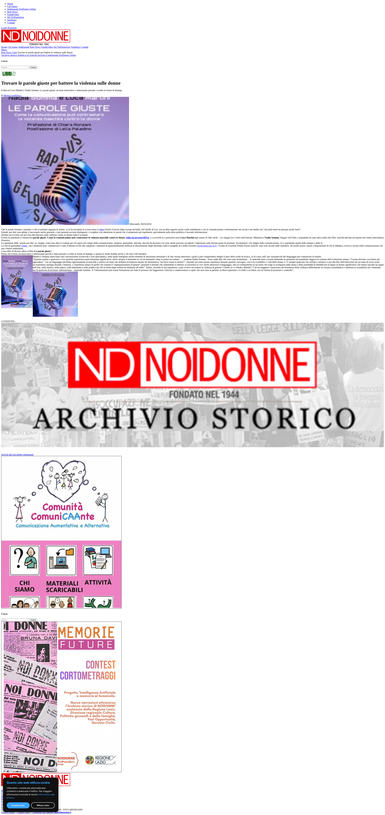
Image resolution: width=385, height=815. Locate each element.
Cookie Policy (24, 812)
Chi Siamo (12, 6)
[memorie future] (61, 771)
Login (4, 28)
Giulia (24, 245)
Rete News (12, 12)
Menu (4, 49)
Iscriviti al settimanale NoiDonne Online (57, 55)
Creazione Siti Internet (51, 812)
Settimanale (23, 47)
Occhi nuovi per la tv (207, 245)
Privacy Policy (8, 812)
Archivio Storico (9, 55)
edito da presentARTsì (137, 237)
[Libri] (9, 75)
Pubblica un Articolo (28, 55)
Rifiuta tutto (43, 805)
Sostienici (11, 20)
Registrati (12, 28)
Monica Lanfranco (12, 95)
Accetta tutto (18, 805)
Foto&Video (13, 14)
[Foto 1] (55, 316)
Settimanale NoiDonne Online (21, 9)
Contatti (11, 22)
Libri (14, 52)
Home (10, 3)
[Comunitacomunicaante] (61, 608)
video (102, 229)
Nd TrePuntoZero (15, 17)
